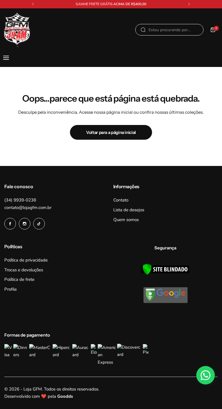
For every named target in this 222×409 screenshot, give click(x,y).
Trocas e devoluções (23, 270)
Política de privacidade (26, 260)
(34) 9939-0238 (20, 200)
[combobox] (169, 30)
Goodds (65, 396)
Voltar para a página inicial (111, 132)
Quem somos (126, 220)
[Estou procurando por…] (143, 30)
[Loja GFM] (17, 29)
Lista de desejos (128, 210)
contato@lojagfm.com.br (27, 207)
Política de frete (19, 279)
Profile (10, 289)
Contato (120, 200)
